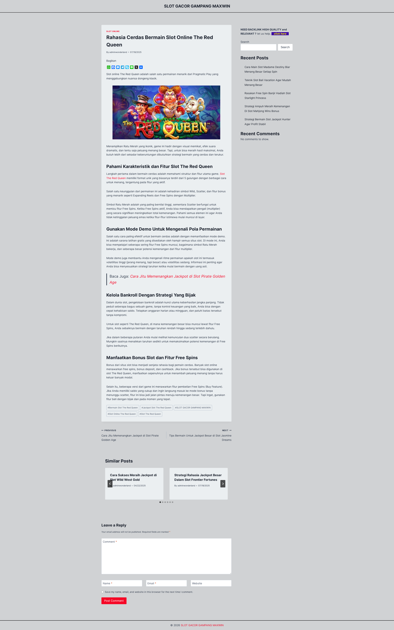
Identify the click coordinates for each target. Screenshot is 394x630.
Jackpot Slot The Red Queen (156, 407)
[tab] (160, 502)
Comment (110, 541)
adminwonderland (118, 52)
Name (107, 583)
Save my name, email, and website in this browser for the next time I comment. (149, 591)
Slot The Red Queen (150, 414)
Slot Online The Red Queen (122, 414)
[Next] (222, 483)
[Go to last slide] (110, 483)
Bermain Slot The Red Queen (123, 407)
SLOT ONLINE (113, 31)
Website (197, 583)
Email (151, 583)
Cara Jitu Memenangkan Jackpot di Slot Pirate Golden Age (130, 435)
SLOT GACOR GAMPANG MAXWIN (193, 407)
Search (245, 41)
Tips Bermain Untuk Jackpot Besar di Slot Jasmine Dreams (200, 435)
